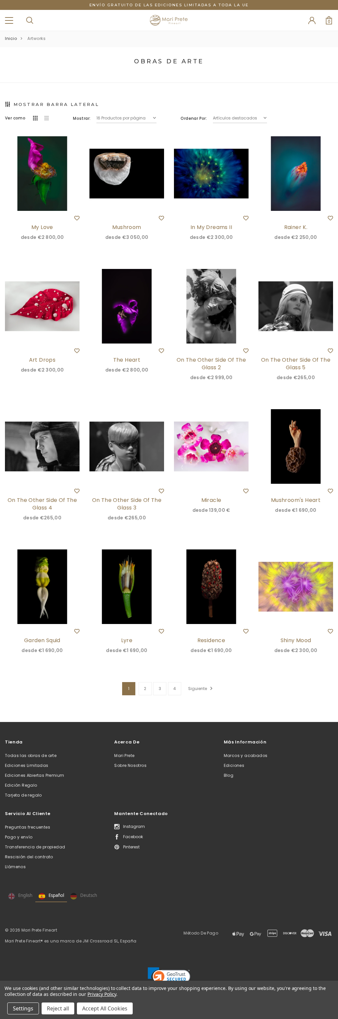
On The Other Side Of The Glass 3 (127, 503)
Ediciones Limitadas (27, 765)
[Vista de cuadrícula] (35, 118)
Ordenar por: (194, 118)
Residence (211, 640)
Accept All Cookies (104, 1008)
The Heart (127, 360)
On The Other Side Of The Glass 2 (211, 363)
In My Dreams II (211, 227)
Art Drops (42, 360)
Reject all (58, 1008)
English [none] (25, 895)
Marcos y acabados (246, 755)
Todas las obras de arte (30, 755)
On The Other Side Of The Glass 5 (296, 363)
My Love (42, 227)
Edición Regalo (21, 785)
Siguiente (198, 688)
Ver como (15, 118)
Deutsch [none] (88, 895)
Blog (229, 775)
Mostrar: (81, 118)
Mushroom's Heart (296, 500)
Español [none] (56, 895)
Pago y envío (19, 837)
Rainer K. (296, 227)
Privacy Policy (101, 994)
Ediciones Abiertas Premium (34, 775)
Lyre (127, 640)
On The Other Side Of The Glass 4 (42, 503)
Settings (23, 1008)
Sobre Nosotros (130, 765)
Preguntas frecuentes (27, 827)
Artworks (36, 38)
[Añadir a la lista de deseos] (77, 218)
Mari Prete (124, 755)
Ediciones (234, 765)
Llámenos (15, 867)
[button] (169, 978)
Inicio (11, 38)
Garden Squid (42, 640)
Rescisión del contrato (29, 857)
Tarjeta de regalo (23, 795)
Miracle (211, 500)
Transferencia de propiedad (35, 847)
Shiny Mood (296, 640)
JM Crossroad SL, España (109, 941)
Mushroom (126, 227)
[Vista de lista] (46, 118)
